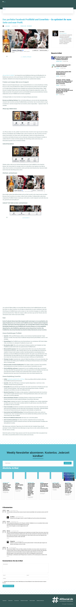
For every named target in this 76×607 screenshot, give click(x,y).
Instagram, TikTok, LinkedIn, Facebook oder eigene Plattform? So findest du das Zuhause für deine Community (64, 81)
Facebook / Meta (59, 61)
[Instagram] (68, 3)
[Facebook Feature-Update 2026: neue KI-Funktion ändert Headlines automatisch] (53, 57)
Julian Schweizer (68, 494)
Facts (57, 94)
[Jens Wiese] (3, 26)
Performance (67, 482)
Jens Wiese (61, 31)
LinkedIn (17, 482)
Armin (8, 510)
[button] (4, 9)
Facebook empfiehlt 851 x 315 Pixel (16, 379)
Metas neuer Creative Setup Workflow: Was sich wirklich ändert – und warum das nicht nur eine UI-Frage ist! (68, 488)
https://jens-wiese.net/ (62, 33)
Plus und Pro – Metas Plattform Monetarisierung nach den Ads (57, 485)
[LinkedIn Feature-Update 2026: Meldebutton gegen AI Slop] (19, 476)
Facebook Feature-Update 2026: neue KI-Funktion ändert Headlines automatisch (64, 58)
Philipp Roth (12, 541)
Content (57, 85)
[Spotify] (72, 3)
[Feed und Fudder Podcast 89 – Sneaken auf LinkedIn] (53, 65)
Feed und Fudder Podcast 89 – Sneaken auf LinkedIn (63, 65)
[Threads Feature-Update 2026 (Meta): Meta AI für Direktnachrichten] (53, 72)
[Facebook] (70, 3)
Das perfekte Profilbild (8, 75)
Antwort (8, 513)
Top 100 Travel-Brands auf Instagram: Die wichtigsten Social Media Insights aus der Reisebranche (64, 90)
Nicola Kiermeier (5, 491)
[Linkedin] (66, 3)
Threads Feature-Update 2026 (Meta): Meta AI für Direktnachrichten (63, 73)
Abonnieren (67, 463)
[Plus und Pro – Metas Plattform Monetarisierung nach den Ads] (56, 476)
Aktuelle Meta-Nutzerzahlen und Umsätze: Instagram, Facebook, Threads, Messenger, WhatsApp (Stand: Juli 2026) (31, 489)
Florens (8, 521)
